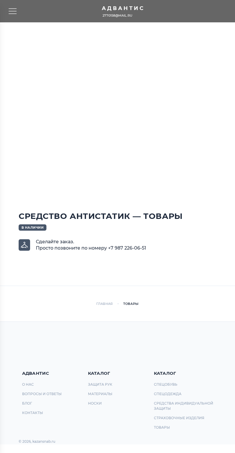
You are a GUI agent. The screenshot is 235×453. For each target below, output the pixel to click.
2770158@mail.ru (117, 15)
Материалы (100, 394)
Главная (104, 304)
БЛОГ (27, 403)
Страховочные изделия (179, 418)
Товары (162, 427)
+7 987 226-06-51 (127, 248)
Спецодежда (167, 394)
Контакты (32, 413)
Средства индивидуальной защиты (183, 406)
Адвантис (123, 8)
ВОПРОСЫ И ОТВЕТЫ (42, 394)
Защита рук (100, 384)
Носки (95, 403)
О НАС (28, 384)
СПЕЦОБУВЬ (165, 384)
